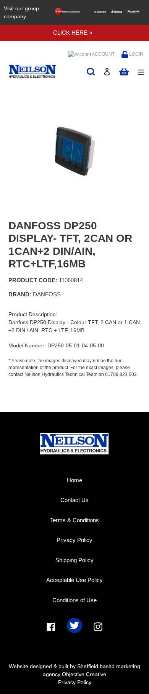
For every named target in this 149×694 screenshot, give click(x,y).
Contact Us (74, 500)
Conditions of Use (74, 600)
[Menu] (141, 71)
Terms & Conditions (74, 520)
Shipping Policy (74, 560)
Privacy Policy (74, 540)
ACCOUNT (103, 54)
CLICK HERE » (72, 32)
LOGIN (135, 54)
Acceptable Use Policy (74, 580)
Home (74, 480)
